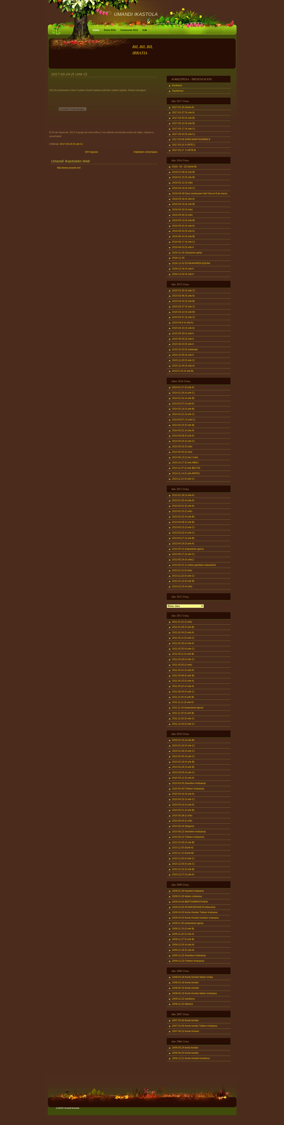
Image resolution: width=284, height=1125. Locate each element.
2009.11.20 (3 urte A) (183, 934)
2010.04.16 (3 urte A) (183, 794)
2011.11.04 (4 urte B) (183, 697)
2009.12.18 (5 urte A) (183, 950)
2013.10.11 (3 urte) (182, 570)
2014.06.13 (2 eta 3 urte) (185, 457)
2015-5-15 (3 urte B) (182, 371)
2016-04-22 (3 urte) (182, 209)
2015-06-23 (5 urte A (183, 344)
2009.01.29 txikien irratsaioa (187, 896)
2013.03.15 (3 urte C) (183, 527)
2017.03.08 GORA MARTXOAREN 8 (191, 139)
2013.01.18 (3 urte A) (183, 495)
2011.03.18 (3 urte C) (183, 659)
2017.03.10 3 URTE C (183, 144)
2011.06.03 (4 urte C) (183, 691)
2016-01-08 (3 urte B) (183, 172)
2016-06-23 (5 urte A (183, 247)
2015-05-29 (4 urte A (183, 333)
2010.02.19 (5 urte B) (183, 761)
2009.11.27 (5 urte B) (183, 939)
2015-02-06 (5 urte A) (183, 295)
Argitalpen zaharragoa (145, 152)
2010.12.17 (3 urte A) (183, 874)
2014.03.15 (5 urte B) (183, 425)
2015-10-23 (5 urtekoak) (185, 349)
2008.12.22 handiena (183, 998)
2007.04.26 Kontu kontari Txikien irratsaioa (194, 1025)
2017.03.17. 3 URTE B (184, 150)
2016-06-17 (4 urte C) (183, 241)
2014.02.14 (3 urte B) (183, 408)
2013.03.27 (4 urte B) (183, 538)
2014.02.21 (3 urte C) (183, 414)
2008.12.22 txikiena (182, 1004)
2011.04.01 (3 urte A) (183, 670)
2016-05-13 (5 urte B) (183, 220)
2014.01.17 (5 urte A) (183, 387)
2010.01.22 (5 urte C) (183, 745)
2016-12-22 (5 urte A (183, 274)
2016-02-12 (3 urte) (182, 182)
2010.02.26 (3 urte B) (183, 767)
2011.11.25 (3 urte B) (183, 713)
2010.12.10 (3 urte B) (183, 869)
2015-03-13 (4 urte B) (183, 312)
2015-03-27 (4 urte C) (183, 317)
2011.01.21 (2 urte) (182, 621)
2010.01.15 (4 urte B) (183, 740)
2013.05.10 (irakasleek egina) (188, 549)
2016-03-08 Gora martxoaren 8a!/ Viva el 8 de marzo (199, 193)
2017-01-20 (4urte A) (183, 107)
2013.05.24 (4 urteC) (183, 559)
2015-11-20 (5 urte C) (183, 360)
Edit (145, 30)
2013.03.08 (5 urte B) (183, 522)
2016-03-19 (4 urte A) (183, 199)
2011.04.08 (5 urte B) (183, 675)
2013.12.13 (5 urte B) (183, 581)
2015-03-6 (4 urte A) (182, 322)
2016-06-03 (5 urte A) (183, 231)
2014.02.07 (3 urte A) (183, 403)
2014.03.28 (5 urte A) (183, 435)
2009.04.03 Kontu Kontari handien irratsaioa (195, 917)
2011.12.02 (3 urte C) (183, 718)
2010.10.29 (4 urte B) (183, 842)
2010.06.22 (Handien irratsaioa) (189, 831)
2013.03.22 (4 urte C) (183, 532)
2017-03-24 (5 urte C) (69, 74)
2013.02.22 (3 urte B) (183, 516)
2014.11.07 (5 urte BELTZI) (186, 468)
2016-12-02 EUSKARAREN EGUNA (191, 263)
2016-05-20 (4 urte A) (183, 225)
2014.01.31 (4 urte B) (183, 398)
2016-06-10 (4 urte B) (183, 236)
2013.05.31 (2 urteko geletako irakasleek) (194, 565)
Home (96, 30)
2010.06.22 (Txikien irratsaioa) (188, 837)
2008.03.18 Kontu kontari (185, 982)
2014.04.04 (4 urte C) (183, 441)
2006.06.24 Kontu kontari (185, 1053)
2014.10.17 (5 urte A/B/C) (185, 462)
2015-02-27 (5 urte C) (183, 306)
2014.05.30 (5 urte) (182, 452)
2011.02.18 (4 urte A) (183, 643)
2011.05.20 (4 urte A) (183, 686)
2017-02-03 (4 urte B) (183, 118)
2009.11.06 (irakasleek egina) (187, 923)
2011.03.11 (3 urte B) (183, 654)
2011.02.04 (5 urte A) (183, 632)
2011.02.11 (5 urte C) (183, 638)
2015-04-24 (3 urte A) (183, 328)
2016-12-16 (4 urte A (183, 268)
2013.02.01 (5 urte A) (183, 506)
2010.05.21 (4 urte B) (183, 810)
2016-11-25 (178, 258)
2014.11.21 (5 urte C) (183, 478)
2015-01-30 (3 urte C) (183, 290)
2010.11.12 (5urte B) (183, 853)
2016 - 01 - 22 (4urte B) (184, 166)
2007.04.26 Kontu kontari (185, 1020)
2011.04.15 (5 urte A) (183, 680)
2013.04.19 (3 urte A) (183, 543)
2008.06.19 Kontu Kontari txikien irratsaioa (194, 993)
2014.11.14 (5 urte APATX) (186, 473)
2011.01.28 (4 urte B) (183, 627)
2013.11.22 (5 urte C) (183, 575)
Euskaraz (177, 85)
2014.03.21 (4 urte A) (183, 430)
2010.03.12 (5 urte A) (183, 777)
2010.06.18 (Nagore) (183, 826)
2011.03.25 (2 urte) (182, 664)
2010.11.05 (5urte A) (182, 847)
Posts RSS (110, 30)
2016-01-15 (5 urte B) (183, 177)
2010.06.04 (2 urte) (182, 820)
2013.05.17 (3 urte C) (183, 554)
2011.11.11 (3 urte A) (183, 702)
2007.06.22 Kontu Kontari (185, 1031)
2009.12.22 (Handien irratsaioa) (189, 955)
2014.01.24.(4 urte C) (183, 392)
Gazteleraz (178, 90)
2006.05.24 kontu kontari (185, 1047)
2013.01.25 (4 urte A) (183, 500)
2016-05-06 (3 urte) (182, 215)
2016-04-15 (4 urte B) (183, 204)
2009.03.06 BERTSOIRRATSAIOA (190, 901)
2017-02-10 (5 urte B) (183, 123)
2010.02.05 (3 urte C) (183, 756)
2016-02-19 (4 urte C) (183, 188)
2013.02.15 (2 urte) (182, 511)
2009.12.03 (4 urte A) (183, 944)
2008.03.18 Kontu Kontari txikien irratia (192, 977)
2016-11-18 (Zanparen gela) (187, 252)
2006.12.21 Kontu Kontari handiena (191, 1058)
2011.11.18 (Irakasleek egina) (187, 707)
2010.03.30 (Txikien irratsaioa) (188, 788)
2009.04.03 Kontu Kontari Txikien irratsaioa (195, 912)
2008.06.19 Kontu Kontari (185, 988)
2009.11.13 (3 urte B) (183, 928)
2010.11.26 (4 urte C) (183, 858)
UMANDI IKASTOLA (136, 14)
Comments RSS (129, 30)
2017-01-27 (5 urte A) (183, 112)
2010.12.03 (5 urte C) (183, 863)
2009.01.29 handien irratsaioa (188, 891)
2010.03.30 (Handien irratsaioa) (189, 783)
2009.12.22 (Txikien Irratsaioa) (188, 961)
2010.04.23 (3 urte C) (183, 799)
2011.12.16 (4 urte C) (183, 724)
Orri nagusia (91, 152)
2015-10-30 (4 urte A (183, 355)
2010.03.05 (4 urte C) (183, 772)
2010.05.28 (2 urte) (182, 815)
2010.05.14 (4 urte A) (183, 804)
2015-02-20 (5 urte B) (183, 301)
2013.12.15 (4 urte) (182, 586)
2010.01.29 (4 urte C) (183, 751)
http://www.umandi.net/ (69, 167)
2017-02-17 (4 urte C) (183, 128)
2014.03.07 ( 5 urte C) (183, 419)
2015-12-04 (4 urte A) (183, 365)
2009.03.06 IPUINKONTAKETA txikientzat (193, 907)
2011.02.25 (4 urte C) (183, 648)
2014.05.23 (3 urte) (182, 446)
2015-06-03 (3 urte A (183, 339)
